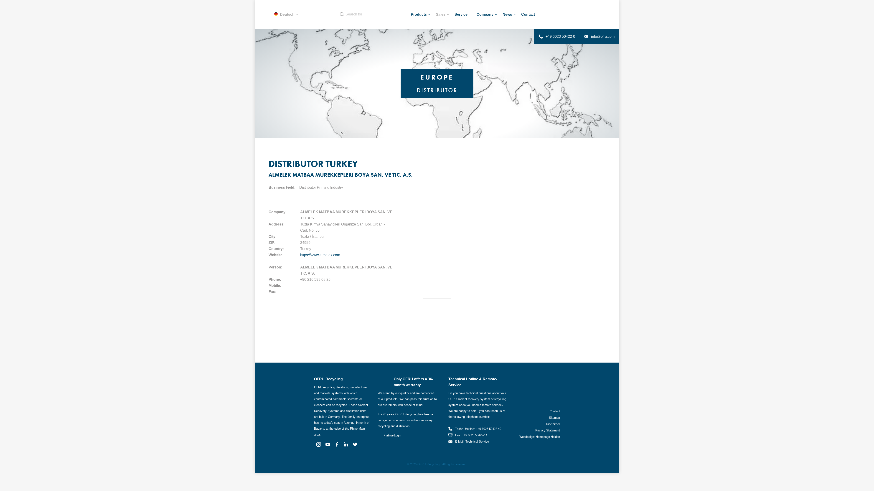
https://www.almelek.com (320, 255)
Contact (555, 411)
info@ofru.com (603, 36)
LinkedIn (346, 444)
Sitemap (554, 417)
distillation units (356, 411)
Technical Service (477, 441)
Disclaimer (553, 424)
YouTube (327, 444)
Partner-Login (392, 435)
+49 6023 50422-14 (474, 435)
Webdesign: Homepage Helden (539, 436)
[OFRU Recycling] (588, 14)
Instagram (318, 444)
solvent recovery (421, 420)
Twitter (355, 444)
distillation (402, 426)
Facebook (337, 444)
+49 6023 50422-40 (488, 429)
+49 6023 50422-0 (560, 36)
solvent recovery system (473, 399)
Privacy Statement (547, 430)
